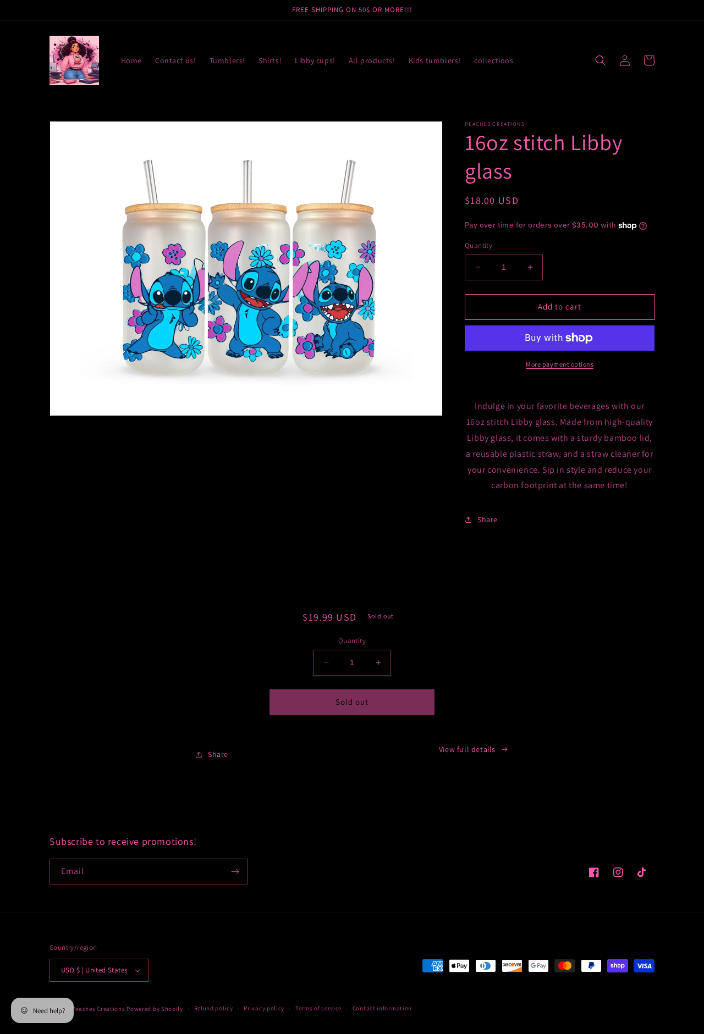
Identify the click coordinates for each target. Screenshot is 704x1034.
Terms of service (318, 1008)
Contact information (382, 1008)
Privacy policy (264, 1008)
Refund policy (213, 1008)
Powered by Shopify (155, 1009)
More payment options (559, 364)
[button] (600, 60)
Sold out (352, 701)
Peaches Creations (99, 1009)
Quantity (478, 245)
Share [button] (487, 519)
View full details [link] (467, 749)
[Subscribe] (235, 871)
